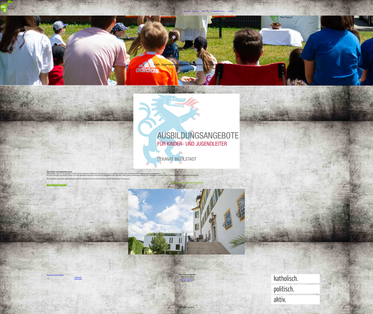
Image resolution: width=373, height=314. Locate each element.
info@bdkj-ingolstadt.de (187, 280)
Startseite (187, 11)
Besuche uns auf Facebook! (55, 275)
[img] (22, 8)
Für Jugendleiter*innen (217, 11)
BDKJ (204, 11)
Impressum (78, 277)
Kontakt (231, 11)
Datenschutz (78, 279)
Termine (195, 11)
